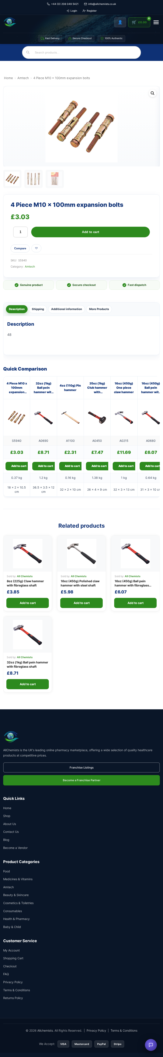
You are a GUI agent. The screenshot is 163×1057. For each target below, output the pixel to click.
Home (8, 78)
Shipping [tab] (38, 309)
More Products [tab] (99, 309)
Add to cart (90, 232)
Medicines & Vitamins (17, 879)
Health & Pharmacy (16, 919)
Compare (20, 248)
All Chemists (25, 576)
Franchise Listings (82, 767)
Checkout (10, 966)
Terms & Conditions (16, 990)
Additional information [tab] (66, 309)
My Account (11, 950)
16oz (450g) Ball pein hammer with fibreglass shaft (151, 388)
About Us (9, 824)
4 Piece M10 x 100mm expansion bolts (17, 388)
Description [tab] (17, 309)
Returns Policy (13, 998)
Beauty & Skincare (16, 895)
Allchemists (45, 1030)
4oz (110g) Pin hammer (70, 387)
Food (6, 871)
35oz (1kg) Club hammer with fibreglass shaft (97, 388)
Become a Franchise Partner (81, 780)
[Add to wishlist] (36, 248)
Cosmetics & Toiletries (18, 903)
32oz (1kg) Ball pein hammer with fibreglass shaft (43, 388)
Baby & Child (12, 927)
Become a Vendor (15, 848)
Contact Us (11, 831)
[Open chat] (151, 1045)
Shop (6, 816)
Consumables (12, 911)
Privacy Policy (13, 982)
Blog (6, 839)
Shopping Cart (13, 958)
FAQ (6, 974)
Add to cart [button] (18, 466)
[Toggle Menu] (156, 22)
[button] (152, 93)
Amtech (23, 78)
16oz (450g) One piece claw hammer (124, 388)
